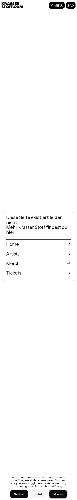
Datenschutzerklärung (48, 486)
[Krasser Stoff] (12, 5)
